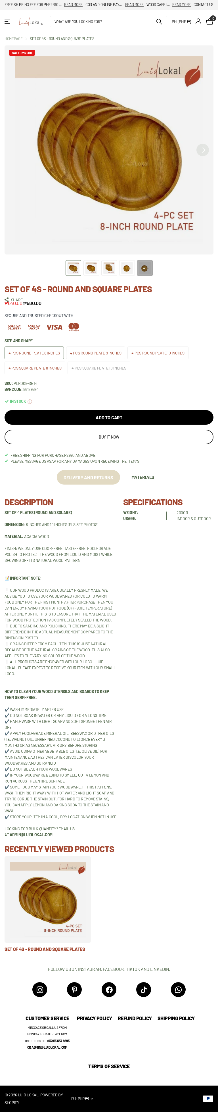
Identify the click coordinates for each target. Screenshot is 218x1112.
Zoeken (159, 21)
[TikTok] (143, 989)
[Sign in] (199, 21)
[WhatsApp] (178, 989)
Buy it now (109, 437)
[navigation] (73, 268)
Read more (73, 4)
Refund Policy (135, 1018)
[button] (202, 149)
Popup (30, 401)
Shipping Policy (176, 1018)
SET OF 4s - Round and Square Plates (45, 949)
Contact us (203, 4)
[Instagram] (39, 989)
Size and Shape (19, 340)
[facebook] (109, 989)
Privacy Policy (94, 1018)
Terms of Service (108, 1066)
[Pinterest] (74, 989)
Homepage (13, 38)
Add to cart (109, 417)
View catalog (8, 21)
